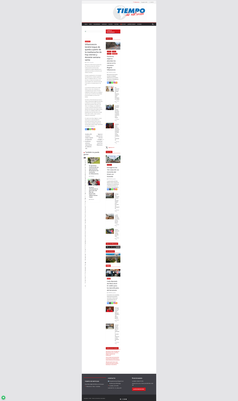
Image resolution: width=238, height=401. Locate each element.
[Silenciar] (116, 247)
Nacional (114, 51)
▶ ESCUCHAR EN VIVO (139, 389)
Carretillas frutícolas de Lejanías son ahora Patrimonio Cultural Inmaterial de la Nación (117, 111)
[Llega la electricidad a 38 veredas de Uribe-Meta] (110, 234)
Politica (110, 24)
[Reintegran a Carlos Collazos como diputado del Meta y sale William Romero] (110, 314)
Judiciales (104, 24)
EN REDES (139, 24)
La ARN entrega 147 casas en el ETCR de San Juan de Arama (117, 219)
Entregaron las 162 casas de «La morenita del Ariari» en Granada (113, 171)
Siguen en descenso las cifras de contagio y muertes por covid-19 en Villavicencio (99, 140)
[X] (88, 129)
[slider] (118, 247)
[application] (113, 247)
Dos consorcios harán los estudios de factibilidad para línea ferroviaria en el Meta (117, 93)
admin (92, 62)
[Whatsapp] (90, 129)
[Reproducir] (107, 247)
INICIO (86, 24)
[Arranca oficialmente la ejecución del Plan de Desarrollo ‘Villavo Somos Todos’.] (94, 179)
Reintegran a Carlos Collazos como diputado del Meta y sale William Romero (117, 313)
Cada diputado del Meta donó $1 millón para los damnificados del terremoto (113, 285)
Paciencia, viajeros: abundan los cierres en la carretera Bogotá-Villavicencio (111, 63)
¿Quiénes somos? (131, 24)
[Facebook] (86, 129)
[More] (94, 129)
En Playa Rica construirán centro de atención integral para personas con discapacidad (117, 201)
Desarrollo (109, 164)
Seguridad (109, 53)
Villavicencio (97, 24)
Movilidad (109, 51)
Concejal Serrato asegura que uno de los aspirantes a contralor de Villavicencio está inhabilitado (117, 332)
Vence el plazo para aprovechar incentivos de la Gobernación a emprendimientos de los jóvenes (113, 358)
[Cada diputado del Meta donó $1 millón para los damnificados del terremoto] (113, 273)
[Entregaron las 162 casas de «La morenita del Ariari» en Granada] (113, 159)
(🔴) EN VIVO (123, 24)
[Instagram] (92, 129)
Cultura (116, 24)
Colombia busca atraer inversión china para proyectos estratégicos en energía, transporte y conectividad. (117, 132)
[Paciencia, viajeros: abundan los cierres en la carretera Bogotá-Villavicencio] (113, 46)
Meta (90, 24)
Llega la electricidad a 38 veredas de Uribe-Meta (117, 233)
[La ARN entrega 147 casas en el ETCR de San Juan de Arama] (110, 220)
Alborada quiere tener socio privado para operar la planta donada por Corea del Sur (112, 363)
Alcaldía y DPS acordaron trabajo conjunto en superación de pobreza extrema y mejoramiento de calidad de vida (89, 141)
